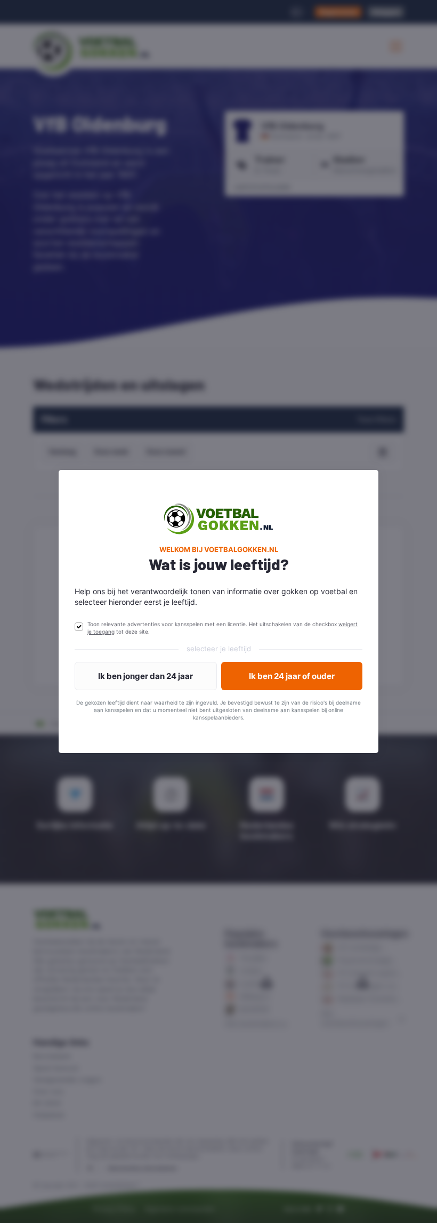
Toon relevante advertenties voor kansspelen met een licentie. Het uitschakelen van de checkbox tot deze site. (222, 628)
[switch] (79, 626)
